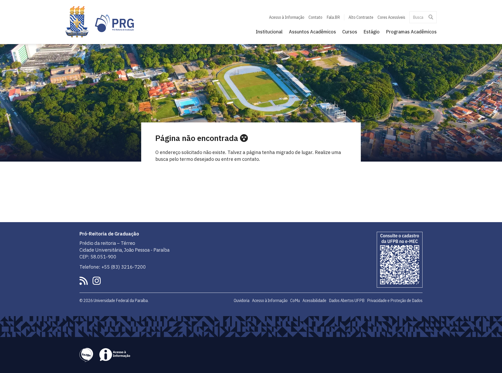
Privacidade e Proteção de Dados (395, 300)
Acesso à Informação (286, 17)
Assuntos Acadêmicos (312, 32)
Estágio (371, 32)
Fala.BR (333, 17)
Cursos (349, 32)
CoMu (295, 300)
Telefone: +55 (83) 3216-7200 (112, 267)
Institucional (269, 32)
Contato (315, 17)
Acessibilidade (314, 300)
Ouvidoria (241, 300)
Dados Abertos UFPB (346, 300)
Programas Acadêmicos (411, 32)
